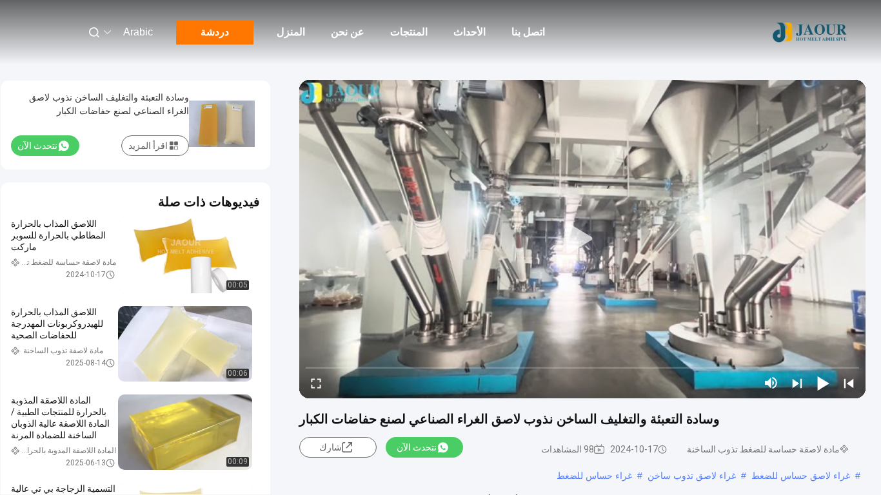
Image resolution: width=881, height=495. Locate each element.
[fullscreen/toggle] (316, 383)
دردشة (215, 31)
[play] (582, 239)
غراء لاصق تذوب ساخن (692, 476)
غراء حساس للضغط (594, 476)
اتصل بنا (528, 31)
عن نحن (347, 31)
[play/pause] (823, 383)
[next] (797, 383)
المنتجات (409, 31)
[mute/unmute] (771, 383)
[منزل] (810, 32)
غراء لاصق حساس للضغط (800, 476)
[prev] (849, 383)
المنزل (291, 31)
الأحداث (469, 31)
